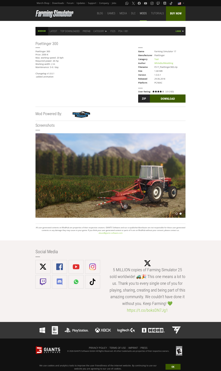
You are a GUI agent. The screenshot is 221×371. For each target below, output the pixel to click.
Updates (81, 3)
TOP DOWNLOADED (70, 31)
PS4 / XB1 (123, 31)
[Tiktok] (171, 3)
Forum (70, 3)
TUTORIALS (157, 13)
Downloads (58, 3)
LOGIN (178, 31)
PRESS (143, 347)
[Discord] (165, 3)
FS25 (112, 31)
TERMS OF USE (117, 347)
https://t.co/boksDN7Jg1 (147, 310)
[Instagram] (152, 3)
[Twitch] (158, 3)
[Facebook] (139, 3)
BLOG (100, 13)
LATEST (53, 31)
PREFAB (86, 31)
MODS (143, 13)
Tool (156, 59)
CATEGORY (98, 31)
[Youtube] (146, 3)
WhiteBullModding (163, 63)
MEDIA (123, 13)
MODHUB (42, 31)
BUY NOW (176, 13)
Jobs (114, 3)
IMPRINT (133, 347)
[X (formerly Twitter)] (133, 3)
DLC (133, 13)
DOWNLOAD (168, 98)
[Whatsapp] (127, 3)
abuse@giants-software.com (111, 233)
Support (92, 3)
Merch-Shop (43, 3)
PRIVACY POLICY (98, 347)
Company (104, 3)
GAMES (111, 13)
